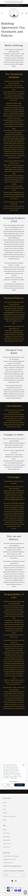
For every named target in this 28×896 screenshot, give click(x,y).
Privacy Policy (6, 833)
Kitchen (5, 813)
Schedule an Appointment (9, 816)
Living (4, 806)
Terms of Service (7, 843)
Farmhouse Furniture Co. (12, 893)
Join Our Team (6, 847)
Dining (5, 802)
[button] (2, 13)
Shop (4, 809)
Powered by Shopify (19, 893)
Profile (4, 820)
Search (4, 829)
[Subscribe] (23, 875)
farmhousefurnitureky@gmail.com (12, 866)
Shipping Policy (7, 840)
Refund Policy (6, 836)
